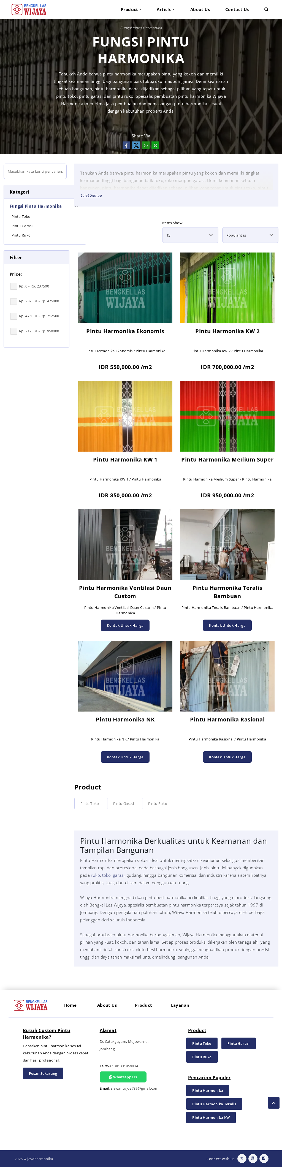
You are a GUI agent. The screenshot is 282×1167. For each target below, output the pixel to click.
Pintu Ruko (157, 803)
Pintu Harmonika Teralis (214, 1103)
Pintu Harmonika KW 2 (227, 331)
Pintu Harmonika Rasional (227, 719)
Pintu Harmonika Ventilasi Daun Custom (125, 592)
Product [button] (129, 9)
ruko (95, 875)
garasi (118, 875)
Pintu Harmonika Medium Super (227, 459)
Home (70, 1005)
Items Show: (172, 222)
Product (143, 1005)
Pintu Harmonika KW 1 (125, 459)
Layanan (180, 1005)
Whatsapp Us (124, 1076)
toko (106, 875)
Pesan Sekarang (43, 1073)
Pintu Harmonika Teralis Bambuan (227, 592)
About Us (200, 9)
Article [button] (164, 9)
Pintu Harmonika (207, 1090)
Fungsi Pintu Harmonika (141, 27)
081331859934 (126, 1065)
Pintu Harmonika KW (211, 1117)
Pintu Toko (89, 803)
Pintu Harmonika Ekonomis (125, 331)
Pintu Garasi (123, 803)
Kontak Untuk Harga (125, 625)
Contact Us (237, 9)
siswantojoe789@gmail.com (135, 1088)
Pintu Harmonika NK (125, 719)
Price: (16, 274)
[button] (266, 9)
